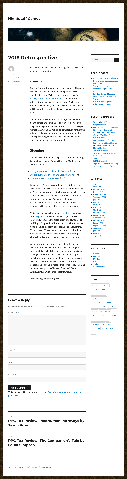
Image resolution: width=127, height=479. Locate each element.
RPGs (95, 262)
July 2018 (96, 200)
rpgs (109, 324)
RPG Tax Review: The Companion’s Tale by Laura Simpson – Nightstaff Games (105, 140)
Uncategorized (14, 81)
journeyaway (105, 311)
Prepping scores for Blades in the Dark (49, 171)
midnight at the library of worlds (104, 315)
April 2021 (97, 184)
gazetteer (112, 307)
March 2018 (97, 210)
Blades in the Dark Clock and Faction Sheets (52, 175)
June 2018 (97, 202)
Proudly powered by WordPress (38, 467)
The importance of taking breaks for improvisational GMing (104, 88)
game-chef (111, 302)
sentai (104, 328)
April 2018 (97, 207)
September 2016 (99, 226)
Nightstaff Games (24, 18)
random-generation (100, 320)
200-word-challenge (100, 285)
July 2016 (96, 231)
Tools (95, 264)
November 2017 (99, 218)
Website (12, 374)
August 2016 (98, 228)
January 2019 (98, 192)
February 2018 (99, 213)
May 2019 (97, 187)
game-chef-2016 (98, 307)
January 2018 (98, 215)
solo (93, 333)
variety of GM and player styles (45, 98)
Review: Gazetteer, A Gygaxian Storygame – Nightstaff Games (105, 130)
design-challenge (99, 298)
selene (11, 74)
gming (94, 311)
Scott (95, 122)
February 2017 (98, 220)
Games (96, 254)
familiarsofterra (98, 302)
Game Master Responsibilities (105, 78)
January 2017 (98, 223)
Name (11, 350)
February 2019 (99, 189)
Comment (13, 313)
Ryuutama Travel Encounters (44, 178)
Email (11, 362)
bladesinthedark (98, 289)
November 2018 (99, 197)
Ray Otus (40, 216)
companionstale (98, 294)
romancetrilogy (98, 324)
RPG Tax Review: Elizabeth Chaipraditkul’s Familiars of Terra (104, 96)
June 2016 (97, 233)
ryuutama (96, 328)
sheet (112, 328)
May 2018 (97, 205)
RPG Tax (69, 213)
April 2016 (97, 236)
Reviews (96, 256)
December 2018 (99, 194)
